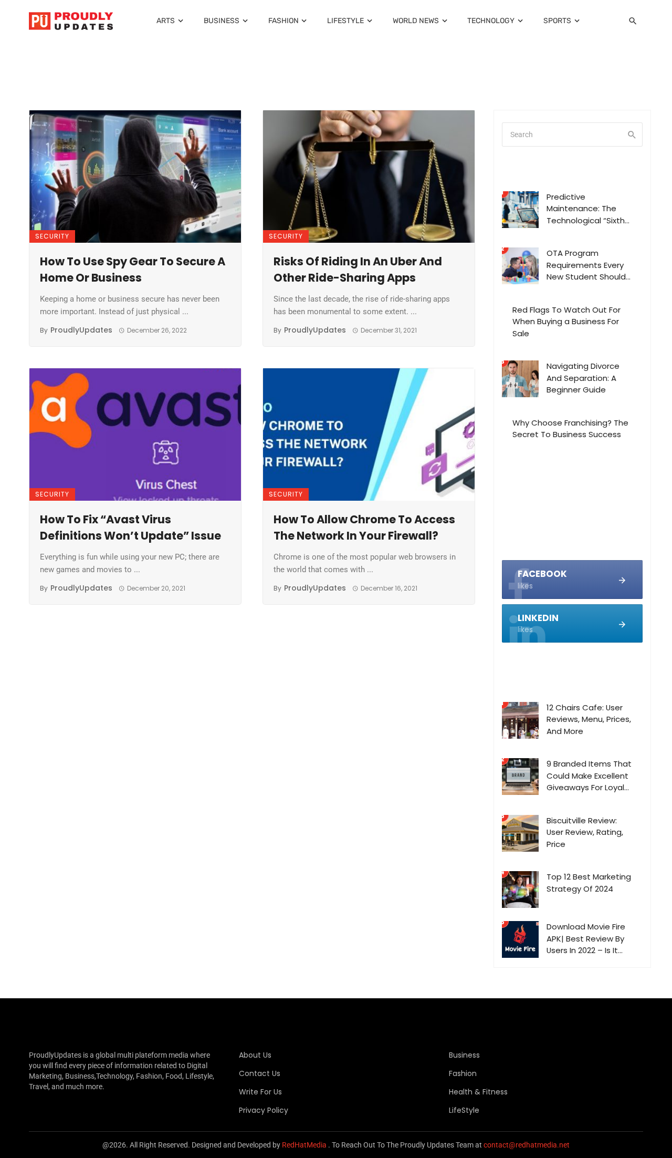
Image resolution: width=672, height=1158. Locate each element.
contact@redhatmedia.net (527, 1145)
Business (221, 20)
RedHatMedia (304, 1145)
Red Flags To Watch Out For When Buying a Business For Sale (566, 321)
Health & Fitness (478, 1092)
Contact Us (259, 1073)
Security (52, 236)
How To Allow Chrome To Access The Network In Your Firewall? (364, 528)
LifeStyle (345, 20)
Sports (557, 20)
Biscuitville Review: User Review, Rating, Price (585, 832)
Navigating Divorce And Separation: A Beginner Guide (583, 377)
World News (416, 20)
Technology (490, 20)
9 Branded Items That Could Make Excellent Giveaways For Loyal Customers (589, 776)
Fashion (283, 20)
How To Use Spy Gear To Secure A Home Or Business (132, 270)
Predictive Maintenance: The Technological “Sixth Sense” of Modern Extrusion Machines (586, 209)
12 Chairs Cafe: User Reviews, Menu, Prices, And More (589, 719)
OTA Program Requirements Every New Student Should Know (586, 265)
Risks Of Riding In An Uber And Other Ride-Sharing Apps (358, 270)
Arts (165, 20)
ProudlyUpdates (81, 330)
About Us (255, 1055)
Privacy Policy (263, 1110)
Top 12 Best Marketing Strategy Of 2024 (589, 882)
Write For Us (260, 1092)
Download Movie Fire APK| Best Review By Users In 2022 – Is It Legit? (586, 939)
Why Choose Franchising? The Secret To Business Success (570, 428)
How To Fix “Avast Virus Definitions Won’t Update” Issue (130, 528)
